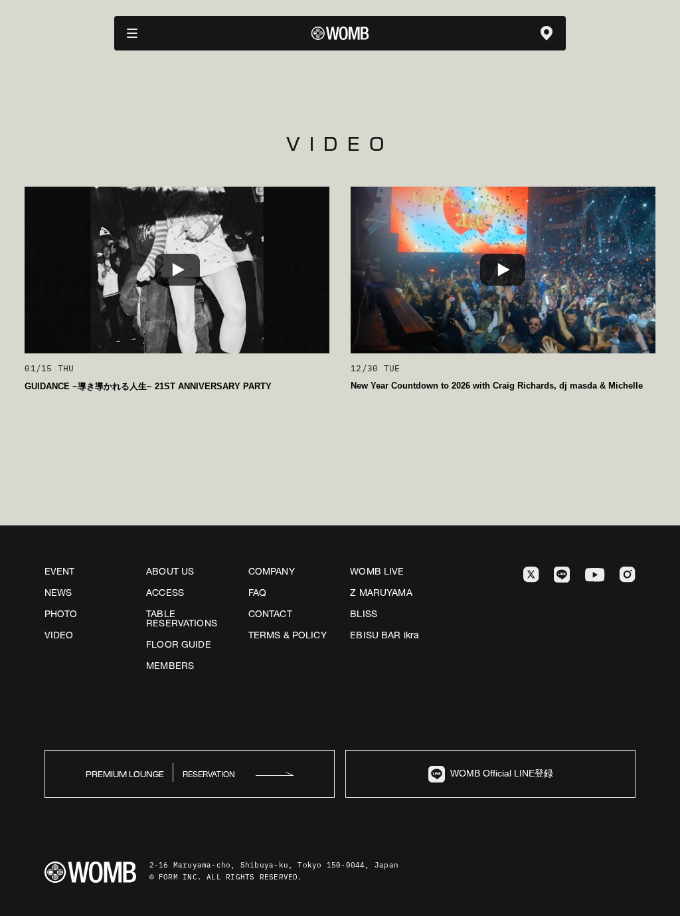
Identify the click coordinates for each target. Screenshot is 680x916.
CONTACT (270, 614)
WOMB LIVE (377, 571)
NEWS (58, 592)
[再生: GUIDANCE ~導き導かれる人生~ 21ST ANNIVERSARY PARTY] (177, 270)
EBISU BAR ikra (384, 635)
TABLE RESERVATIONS (181, 618)
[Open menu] (132, 33)
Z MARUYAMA (381, 592)
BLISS (363, 614)
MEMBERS (170, 666)
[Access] (546, 33)
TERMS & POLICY (287, 635)
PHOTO (61, 614)
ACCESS (165, 592)
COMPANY (271, 571)
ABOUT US (170, 571)
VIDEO (59, 635)
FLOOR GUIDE (178, 644)
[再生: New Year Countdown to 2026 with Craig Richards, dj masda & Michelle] (503, 270)
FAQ (257, 592)
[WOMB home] (340, 33)
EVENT (59, 571)
